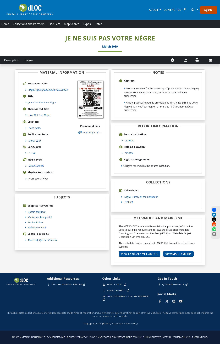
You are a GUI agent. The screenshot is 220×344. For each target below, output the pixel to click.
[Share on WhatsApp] (215, 229)
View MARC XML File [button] (178, 254)
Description (11, 60)
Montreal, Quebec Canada (42, 240)
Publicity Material (37, 227)
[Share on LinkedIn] (215, 215)
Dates (98, 24)
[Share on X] (215, 219)
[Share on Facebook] (215, 210)
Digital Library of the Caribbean (141, 196)
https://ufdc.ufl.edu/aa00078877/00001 (48, 89)
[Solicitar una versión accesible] (172, 60)
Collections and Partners (29, 24)
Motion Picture (35, 222)
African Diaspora (37, 211)
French (32, 153)
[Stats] (185, 60)
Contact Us (172, 10)
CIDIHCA (129, 140)
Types (87, 24)
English (207, 10)
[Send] (211, 60)
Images (28, 60)
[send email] (215, 234)
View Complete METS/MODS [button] (139, 254)
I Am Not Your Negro (39, 115)
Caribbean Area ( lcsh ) (40, 217)
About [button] (153, 10)
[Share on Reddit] (215, 224)
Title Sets (54, 24)
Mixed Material (36, 165)
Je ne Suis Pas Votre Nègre (42, 102)
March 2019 (35, 140)
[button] (194, 9)
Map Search (71, 24)
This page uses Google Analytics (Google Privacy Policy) (110, 323)
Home (5, 24)
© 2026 (110, 337)
